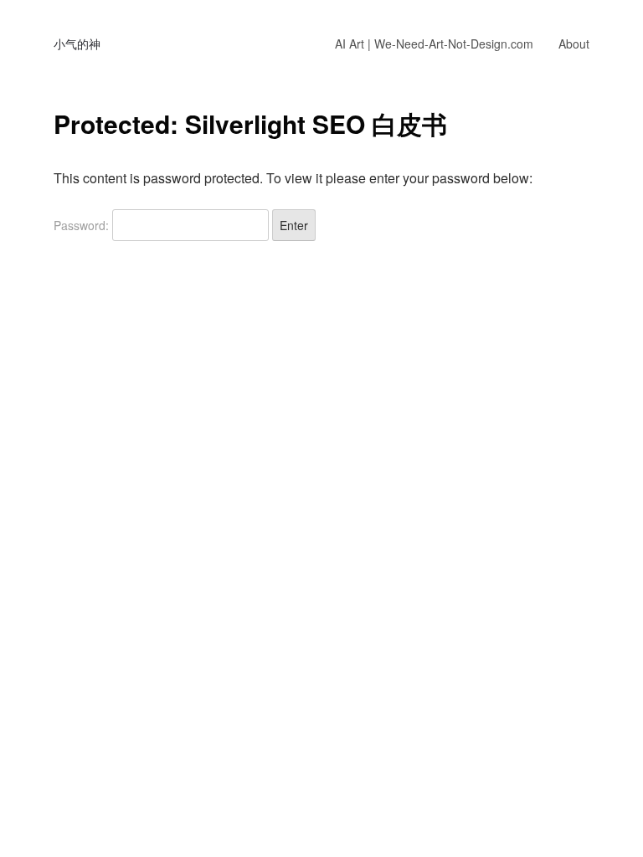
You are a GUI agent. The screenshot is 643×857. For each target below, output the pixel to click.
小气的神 (77, 43)
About (573, 43)
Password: (83, 225)
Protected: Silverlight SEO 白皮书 (250, 123)
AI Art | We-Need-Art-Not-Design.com (434, 43)
